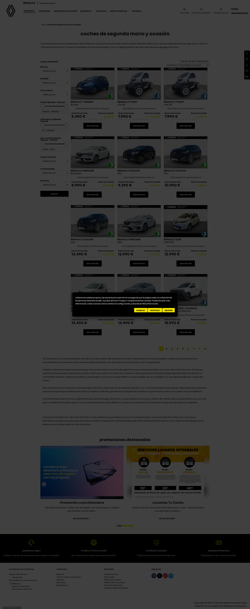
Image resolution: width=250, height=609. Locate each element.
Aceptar (140, 310)
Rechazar (155, 310)
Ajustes (169, 310)
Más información (150, 303)
